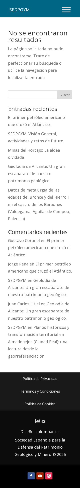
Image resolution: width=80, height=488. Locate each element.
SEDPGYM (17, 280)
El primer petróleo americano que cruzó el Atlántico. (39, 248)
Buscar (65, 95)
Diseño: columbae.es (40, 431)
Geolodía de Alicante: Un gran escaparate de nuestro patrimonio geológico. (36, 173)
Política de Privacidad (40, 378)
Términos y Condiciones (40, 391)
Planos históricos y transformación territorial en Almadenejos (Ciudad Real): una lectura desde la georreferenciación (38, 342)
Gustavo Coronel (24, 240)
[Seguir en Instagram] (48, 475)
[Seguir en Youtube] (40, 475)
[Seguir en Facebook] (31, 475)
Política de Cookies (40, 403)
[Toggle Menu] (66, 9)
